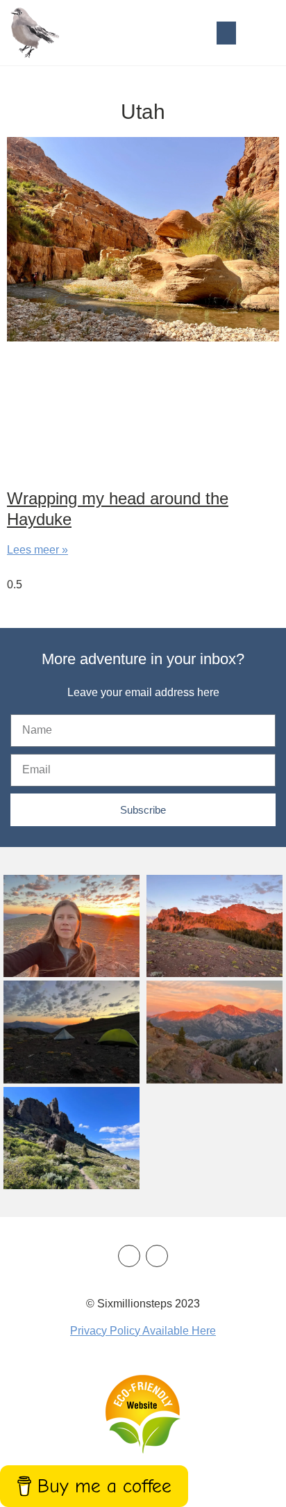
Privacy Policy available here (143, 1331)
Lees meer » (37, 550)
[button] (226, 33)
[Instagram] (157, 1256)
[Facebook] (129, 1256)
